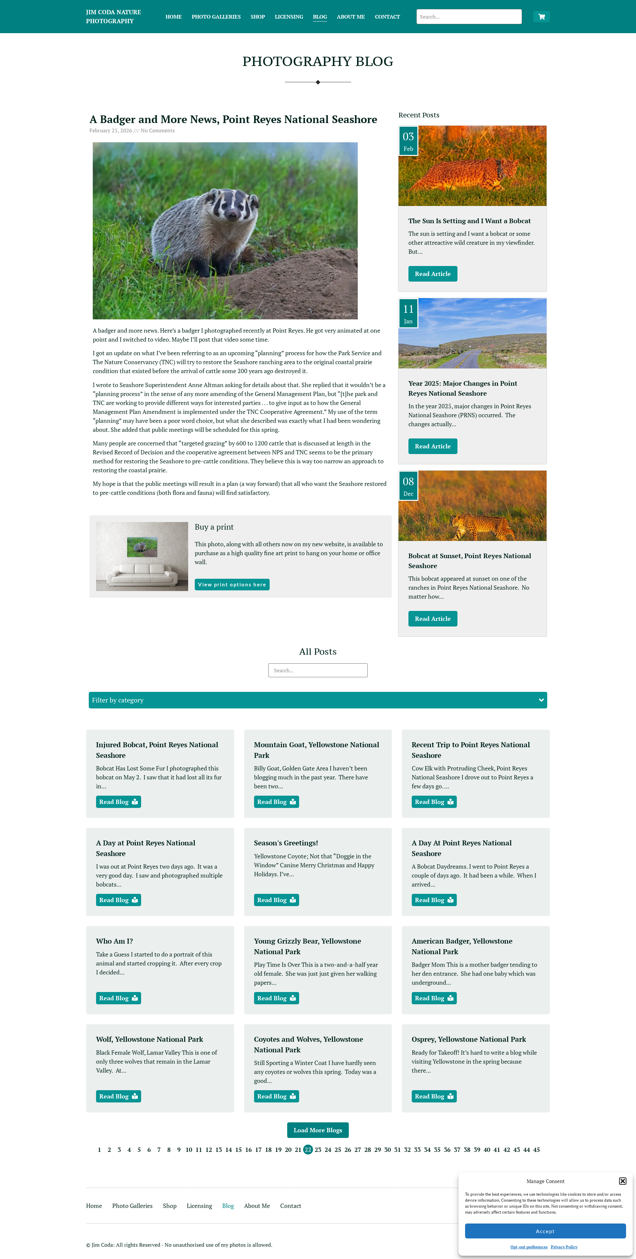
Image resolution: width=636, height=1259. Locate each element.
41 (497, 1150)
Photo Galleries (216, 16)
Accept (545, 1231)
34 (427, 1150)
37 (457, 1150)
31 (397, 1150)
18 (268, 1150)
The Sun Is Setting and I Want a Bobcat (469, 220)
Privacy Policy (564, 1246)
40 (487, 1150)
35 (437, 1150)
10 (189, 1150)
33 (417, 1150)
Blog (320, 16)
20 (288, 1150)
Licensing (289, 16)
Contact (387, 16)
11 (198, 1150)
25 (338, 1150)
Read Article (433, 274)
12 (208, 1150)
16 (248, 1150)
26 (347, 1150)
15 (238, 1150)
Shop (258, 16)
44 (526, 1150)
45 (536, 1150)
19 (278, 1150)
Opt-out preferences (529, 1246)
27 (357, 1150)
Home (174, 16)
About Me (351, 16)
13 (218, 1150)
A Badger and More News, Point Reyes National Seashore (233, 119)
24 (328, 1150)
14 (228, 1150)
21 (298, 1150)
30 (387, 1150)
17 (258, 1150)
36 (447, 1150)
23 (318, 1150)
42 (507, 1150)
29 (377, 1150)
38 (467, 1150)
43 (516, 1150)
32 (407, 1150)
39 (477, 1150)
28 (367, 1150)
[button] (622, 1181)
